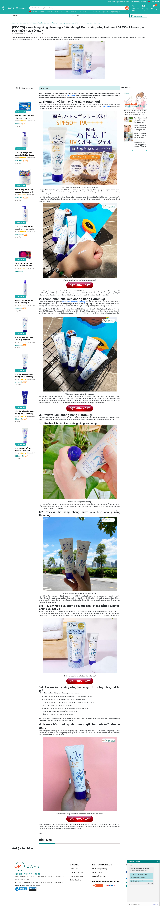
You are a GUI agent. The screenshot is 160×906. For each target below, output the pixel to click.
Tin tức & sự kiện (75, 880)
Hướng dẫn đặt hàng (99, 876)
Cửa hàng (136, 1)
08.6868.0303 (138, 16)
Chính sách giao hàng (99, 869)
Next (149, 121)
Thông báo (143, 1)
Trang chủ (15, 23)
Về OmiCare (74, 869)
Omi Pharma (71, 95)
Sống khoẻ (22, 23)
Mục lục (44, 88)
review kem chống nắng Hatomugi (73, 302)
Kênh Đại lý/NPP (112, 1)
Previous (120, 121)
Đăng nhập (135, 8)
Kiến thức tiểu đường (123, 1)
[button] (153, 2)
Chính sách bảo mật (76, 872)
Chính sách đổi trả (98, 872)
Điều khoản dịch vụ (76, 876)
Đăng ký (134, 10)
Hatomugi (106, 106)
